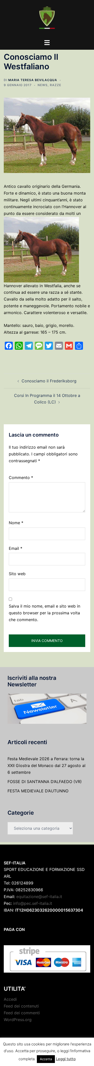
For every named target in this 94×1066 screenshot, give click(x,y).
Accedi (10, 999)
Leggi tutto (66, 1058)
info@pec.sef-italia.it (32, 903)
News (43, 85)
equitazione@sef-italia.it (39, 896)
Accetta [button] (46, 1059)
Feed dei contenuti (21, 1006)
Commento (21, 477)
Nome (16, 522)
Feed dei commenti (22, 1012)
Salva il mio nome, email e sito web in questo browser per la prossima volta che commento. (44, 613)
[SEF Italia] (47, 19)
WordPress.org (18, 1019)
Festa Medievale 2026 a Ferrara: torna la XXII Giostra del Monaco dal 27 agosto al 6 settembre (46, 765)
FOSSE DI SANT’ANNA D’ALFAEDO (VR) (45, 781)
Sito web (17, 573)
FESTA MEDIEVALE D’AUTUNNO (38, 790)
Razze (55, 85)
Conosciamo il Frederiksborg (49, 380)
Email (15, 548)
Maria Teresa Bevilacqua (32, 80)
